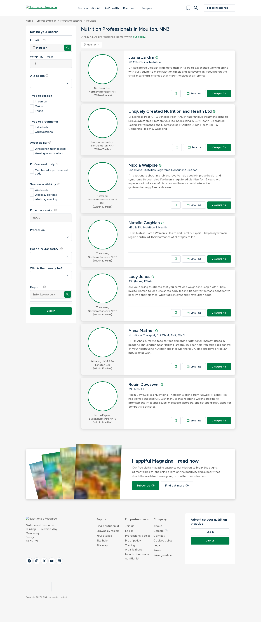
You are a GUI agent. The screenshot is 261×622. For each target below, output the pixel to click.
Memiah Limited (59, 597)
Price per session (43, 210)
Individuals (41, 127)
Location (38, 40)
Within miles (41, 57)
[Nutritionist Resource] (48, 8)
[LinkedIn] (59, 561)
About (158, 526)
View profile (219, 93)
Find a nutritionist (89, 8)
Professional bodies (138, 535)
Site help (102, 540)
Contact (159, 535)
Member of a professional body (51, 171)
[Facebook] (29, 561)
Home (29, 20)
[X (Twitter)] (44, 561)
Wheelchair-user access (50, 148)
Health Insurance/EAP (46, 249)
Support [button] (102, 519)
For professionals (219, 8)
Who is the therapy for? (46, 268)
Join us (129, 526)
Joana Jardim (141, 57)
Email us (194, 147)
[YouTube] (52, 561)
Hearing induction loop (49, 153)
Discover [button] (128, 8)
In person (41, 101)
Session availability (45, 184)
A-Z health (112, 8)
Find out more (177, 485)
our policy (139, 36)
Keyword (38, 287)
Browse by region (47, 20)
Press (157, 550)
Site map (102, 545)
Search (51, 310)
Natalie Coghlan (144, 222)
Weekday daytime (46, 194)
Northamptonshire (71, 20)
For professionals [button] (137, 519)
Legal (157, 545)
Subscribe (146, 485)
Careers (161, 531)
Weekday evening (46, 199)
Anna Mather (141, 330)
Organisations (44, 132)
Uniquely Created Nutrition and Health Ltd (170, 111)
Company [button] (160, 519)
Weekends (41, 190)
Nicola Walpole (143, 165)
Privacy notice (163, 555)
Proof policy (133, 540)
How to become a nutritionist (137, 556)
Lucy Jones (139, 276)
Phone (39, 111)
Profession (37, 230)
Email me (194, 93)
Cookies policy (163, 540)
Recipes (147, 8)
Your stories (104, 535)
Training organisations (133, 547)
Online (39, 106)
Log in (129, 531)
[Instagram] (37, 561)
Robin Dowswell (144, 384)
